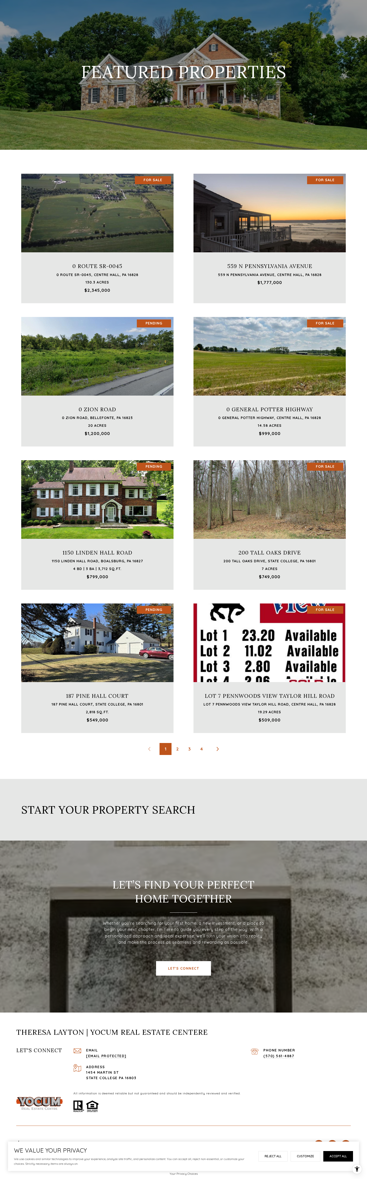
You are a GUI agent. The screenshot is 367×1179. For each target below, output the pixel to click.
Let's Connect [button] (183, 968)
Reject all (273, 1156)
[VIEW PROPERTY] (97, 231)
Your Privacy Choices (184, 1174)
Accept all (338, 1156)
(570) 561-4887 (278, 1056)
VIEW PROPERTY (97, 236)
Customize (305, 1156)
